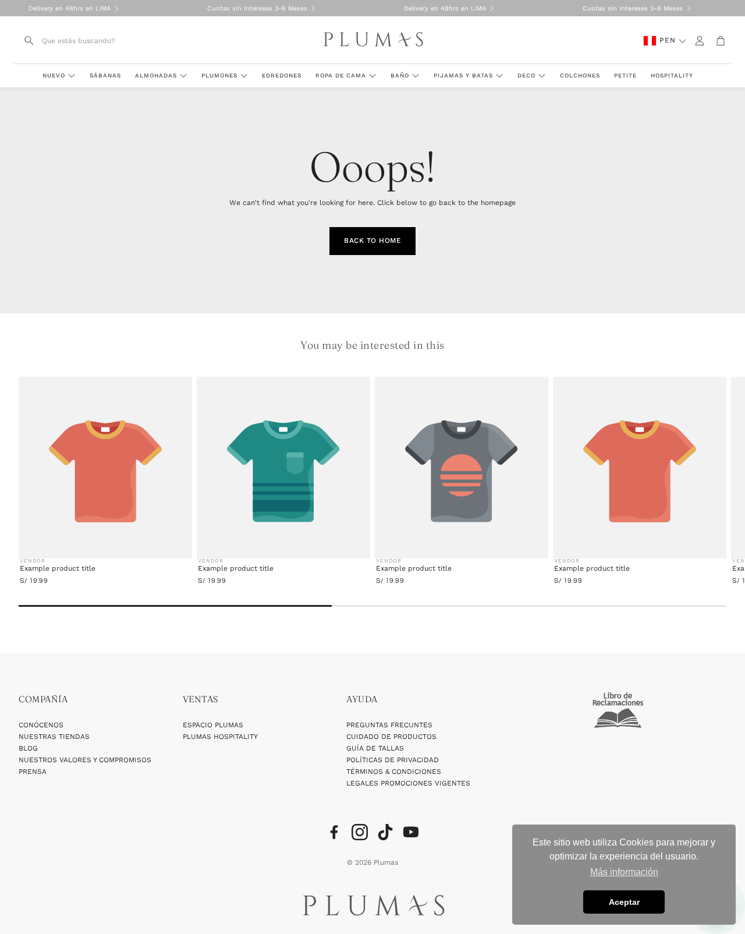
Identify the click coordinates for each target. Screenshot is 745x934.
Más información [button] (624, 872)
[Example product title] (105, 471)
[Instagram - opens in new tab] (360, 832)
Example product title (57, 568)
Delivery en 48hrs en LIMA (70, 8)
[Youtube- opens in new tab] (411, 832)
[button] (88, 41)
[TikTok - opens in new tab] (385, 832)
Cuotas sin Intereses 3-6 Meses (257, 8)
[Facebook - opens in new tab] (334, 832)
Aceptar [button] (624, 902)
